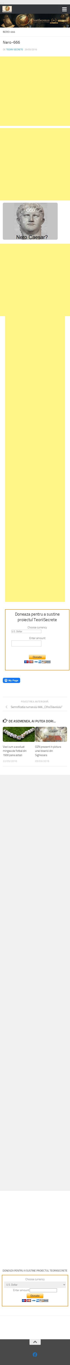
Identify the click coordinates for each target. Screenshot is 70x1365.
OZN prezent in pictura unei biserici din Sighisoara (48, 751)
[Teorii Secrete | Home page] (8, 9)
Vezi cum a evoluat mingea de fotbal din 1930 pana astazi (15, 751)
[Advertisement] (35, 91)
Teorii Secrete (14, 49)
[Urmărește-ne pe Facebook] (35, 1354)
